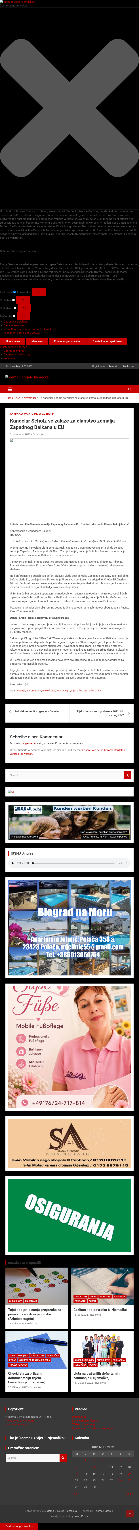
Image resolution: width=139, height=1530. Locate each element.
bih (28, 690)
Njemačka (38, 414)
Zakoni (92, 1301)
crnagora (36, 690)
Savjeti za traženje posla (34, 1360)
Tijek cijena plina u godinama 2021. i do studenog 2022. (101, 713)
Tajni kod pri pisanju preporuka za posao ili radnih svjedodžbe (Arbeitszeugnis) (34, 1314)
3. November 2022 (20, 434)
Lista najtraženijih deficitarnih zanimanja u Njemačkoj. (96, 1375)
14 (76, 1473)
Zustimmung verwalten (19, 1526)
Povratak (80, 1301)
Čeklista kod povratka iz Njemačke (100, 1310)
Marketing (128, 366)
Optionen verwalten (15, 321)
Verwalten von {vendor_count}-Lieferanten (29, 329)
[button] (69, 109)
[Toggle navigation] (10, 389)
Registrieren (98, 366)
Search (127, 775)
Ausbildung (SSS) (18, 1355)
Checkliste (15, 1301)
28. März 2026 (16, 1323)
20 (129, 1473)
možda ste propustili (24, 1262)
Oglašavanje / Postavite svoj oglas (93, 1428)
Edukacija (31, 1301)
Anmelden (114, 366)
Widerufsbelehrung (83, 1424)
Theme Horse (102, 1511)
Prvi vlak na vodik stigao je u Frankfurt (37, 711)
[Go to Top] (130, 1513)
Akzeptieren (12, 341)
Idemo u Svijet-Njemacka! (62, 1511)
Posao (12, 1360)
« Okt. (75, 1493)
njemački (89, 690)
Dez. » (130, 1493)
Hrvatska (105, 1296)
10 (102, 1467)
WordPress (81, 1516)
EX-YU (93, 1296)
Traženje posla (18, 1365)
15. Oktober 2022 (83, 1382)
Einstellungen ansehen (67, 341)
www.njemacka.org (16, 1424)
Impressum (10, 358)
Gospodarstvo (20, 414)
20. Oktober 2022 (18, 1387)
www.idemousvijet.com (19, 1420)
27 (129, 1480)
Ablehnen (37, 341)
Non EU (50, 414)
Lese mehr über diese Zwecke (22, 333)
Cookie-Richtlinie (14, 350)
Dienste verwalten (14, 325)
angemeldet (29, 743)
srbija (98, 690)
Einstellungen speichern (107, 341)
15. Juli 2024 (80, 1314)
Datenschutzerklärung (17, 354)
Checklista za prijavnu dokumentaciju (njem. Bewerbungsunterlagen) (26, 1377)
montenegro (63, 690)
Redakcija (38, 434)
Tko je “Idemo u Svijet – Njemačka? (37, 1438)
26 (120, 1480)
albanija (20, 690)
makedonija (48, 690)
